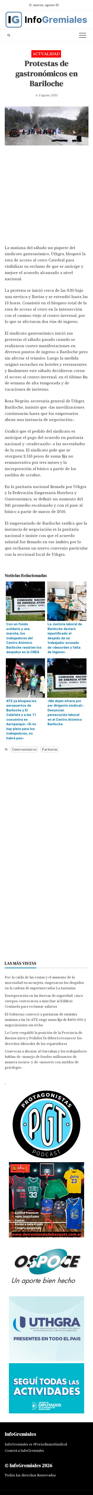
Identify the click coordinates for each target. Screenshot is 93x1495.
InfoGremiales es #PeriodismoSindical (36, 1444)
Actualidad (46, 54)
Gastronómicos (24, 749)
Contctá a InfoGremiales (24, 1451)
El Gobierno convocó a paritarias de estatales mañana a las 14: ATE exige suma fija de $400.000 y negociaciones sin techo (45, 1019)
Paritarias (50, 749)
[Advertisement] (46, 196)
